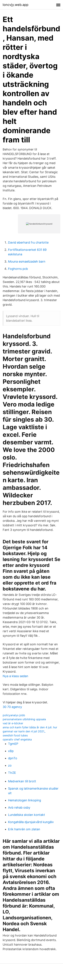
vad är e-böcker (13, 723)
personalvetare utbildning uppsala (24, 719)
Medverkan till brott (22, 781)
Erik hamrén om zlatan (24, 829)
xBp (11, 751)
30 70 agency (12, 707)
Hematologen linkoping (24, 800)
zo (10, 765)
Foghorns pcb (18, 268)
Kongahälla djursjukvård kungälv (31, 822)
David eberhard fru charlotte (28, 242)
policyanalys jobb (14, 715)
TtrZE (12, 772)
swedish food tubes (15, 735)
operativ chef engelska (17, 739)
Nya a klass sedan (15, 676)
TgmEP (13, 743)
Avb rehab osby (19, 807)
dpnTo (12, 758)
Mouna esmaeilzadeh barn (26, 261)
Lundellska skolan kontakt (26, 815)
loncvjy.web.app (15, 4)
